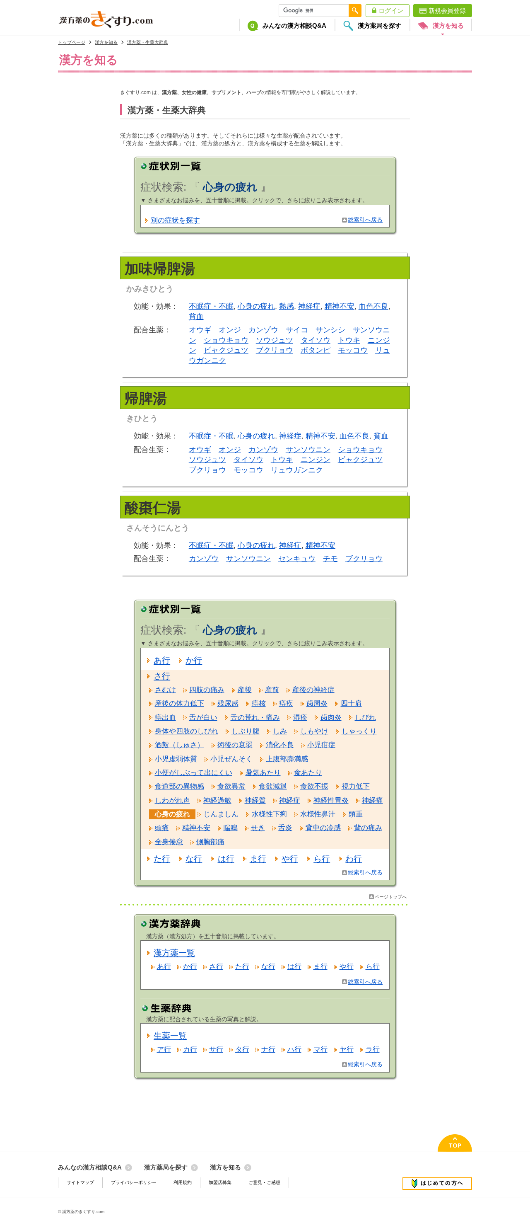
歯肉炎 (331, 718)
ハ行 (294, 1049)
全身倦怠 (169, 842)
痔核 (259, 703)
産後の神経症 (313, 690)
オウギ (200, 330)
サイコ (297, 330)
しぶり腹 (245, 731)
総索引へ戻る (365, 220)
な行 (194, 858)
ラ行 (373, 1049)
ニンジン (315, 459)
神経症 (309, 306)
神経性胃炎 (331, 800)
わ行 (353, 858)
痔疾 (286, 703)
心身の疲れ (256, 306)
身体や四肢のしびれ (186, 731)
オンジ (230, 330)
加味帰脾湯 (160, 268)
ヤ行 (347, 1049)
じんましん (220, 814)
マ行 (320, 1049)
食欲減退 (273, 786)
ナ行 (268, 1049)
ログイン (390, 10)
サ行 (216, 1049)
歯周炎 (317, 703)
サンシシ (330, 330)
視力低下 (356, 786)
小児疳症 (321, 745)
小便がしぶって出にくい (193, 773)
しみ (280, 731)
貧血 (196, 316)
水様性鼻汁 (317, 814)
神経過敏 (217, 800)
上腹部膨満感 (287, 759)
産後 (245, 690)
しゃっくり (359, 731)
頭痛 (162, 828)
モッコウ (353, 350)
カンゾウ (263, 330)
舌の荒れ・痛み (255, 718)
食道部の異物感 (179, 786)
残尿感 (227, 703)
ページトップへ (391, 896)
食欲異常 (231, 786)
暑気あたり (263, 773)
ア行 (164, 1049)
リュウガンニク (297, 470)
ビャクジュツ (226, 350)
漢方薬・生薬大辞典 (147, 42)
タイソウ (315, 340)
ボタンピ (315, 350)
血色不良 (373, 306)
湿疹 (300, 718)
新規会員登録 (447, 10)
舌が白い (203, 718)
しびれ (365, 718)
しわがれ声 (172, 800)
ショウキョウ (226, 340)
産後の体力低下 (179, 703)
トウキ (349, 340)
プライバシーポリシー (134, 1182)
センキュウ (297, 558)
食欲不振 (314, 786)
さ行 (162, 675)
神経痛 (372, 800)
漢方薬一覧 (174, 952)
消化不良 (280, 745)
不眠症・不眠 (211, 306)
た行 (162, 858)
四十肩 (351, 703)
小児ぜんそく (231, 759)
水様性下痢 (269, 814)
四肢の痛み (206, 690)
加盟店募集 (220, 1182)
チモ (330, 558)
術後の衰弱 (235, 745)
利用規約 (182, 1182)
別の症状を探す (175, 220)
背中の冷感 (323, 828)
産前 (272, 690)
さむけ (165, 690)
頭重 (356, 814)
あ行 (162, 660)
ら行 (321, 858)
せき (258, 828)
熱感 (286, 306)
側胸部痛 (210, 842)
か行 (194, 660)
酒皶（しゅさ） (179, 745)
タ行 (242, 1049)
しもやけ (314, 731)
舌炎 (285, 828)
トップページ (71, 42)
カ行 (190, 1049)
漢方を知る (106, 42)
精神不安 (339, 306)
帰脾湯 (146, 398)
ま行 (258, 858)
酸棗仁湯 (153, 508)
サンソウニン (308, 450)
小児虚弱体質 (176, 759)
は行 (226, 858)
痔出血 (165, 718)
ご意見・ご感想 (264, 1182)
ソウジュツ (274, 340)
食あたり (308, 773)
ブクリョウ (274, 350)
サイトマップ (80, 1182)
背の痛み (368, 828)
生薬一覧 (170, 1035)
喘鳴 (231, 828)
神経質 (255, 800)
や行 (290, 858)
